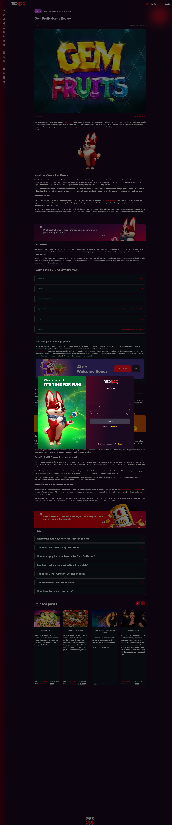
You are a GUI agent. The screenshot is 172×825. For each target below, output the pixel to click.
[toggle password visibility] (127, 414)
